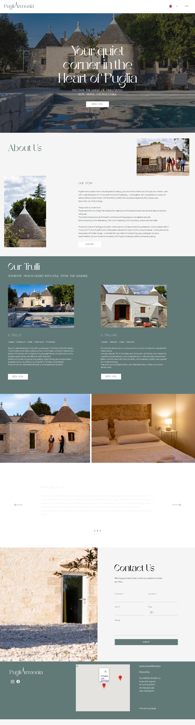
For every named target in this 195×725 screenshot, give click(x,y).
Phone (150, 607)
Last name (152, 594)
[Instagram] (12, 681)
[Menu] (187, 6)
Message (117, 620)
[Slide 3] (100, 530)
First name (119, 594)
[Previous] (18, 505)
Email (117, 607)
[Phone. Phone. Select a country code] (152, 612)
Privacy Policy (144, 672)
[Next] (176, 505)
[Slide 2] (97, 530)
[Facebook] (18, 681)
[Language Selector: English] (173, 6)
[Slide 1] (94, 530)
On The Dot (152, 708)
